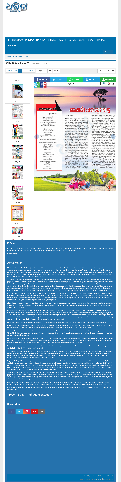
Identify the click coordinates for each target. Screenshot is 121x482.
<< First (9, 70)
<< (16, 70)
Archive (109, 52)
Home (9, 57)
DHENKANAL (52, 40)
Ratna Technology (99, 479)
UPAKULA (82, 40)
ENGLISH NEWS (13, 46)
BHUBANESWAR (17, 40)
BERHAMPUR (40, 40)
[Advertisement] (82, 18)
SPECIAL (26, 57)
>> (24, 70)
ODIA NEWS (101, 40)
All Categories (17, 57)
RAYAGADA (72, 40)
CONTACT (91, 40)
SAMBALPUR (29, 40)
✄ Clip (56, 71)
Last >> (30, 70)
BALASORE (62, 40)
